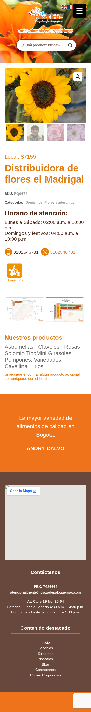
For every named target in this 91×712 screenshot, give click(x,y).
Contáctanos (45, 670)
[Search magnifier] (70, 45)
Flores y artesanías (59, 202)
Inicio (45, 642)
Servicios (45, 648)
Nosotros (45, 659)
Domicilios (34, 202)
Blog (45, 664)
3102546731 (62, 252)
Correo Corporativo (45, 675)
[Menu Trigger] (79, 11)
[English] (64, 6)
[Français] (70, 6)
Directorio (45, 653)
